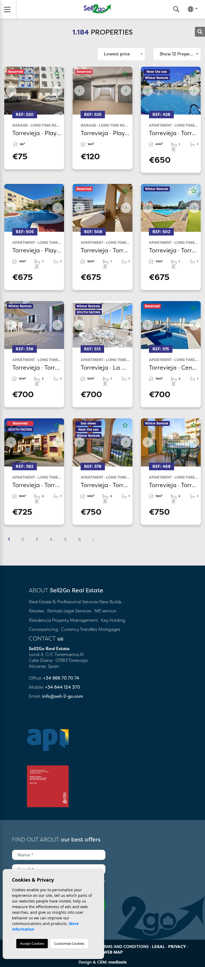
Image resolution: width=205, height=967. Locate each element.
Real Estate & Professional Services (63, 602)
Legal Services (77, 611)
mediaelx (117, 962)
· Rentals (53, 611)
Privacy (177, 946)
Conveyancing (44, 629)
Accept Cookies (32, 943)
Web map (113, 952)
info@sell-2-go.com (62, 696)
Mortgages (109, 629)
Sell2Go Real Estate (97, 8)
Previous (11, 91)
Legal (158, 946)
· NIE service (104, 611)
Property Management (75, 620)
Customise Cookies (69, 943)
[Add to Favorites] (57, 74)
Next (57, 91)
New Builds (111, 602)
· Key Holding (112, 620)
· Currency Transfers (78, 629)
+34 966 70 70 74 (61, 678)
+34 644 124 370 (62, 687)
